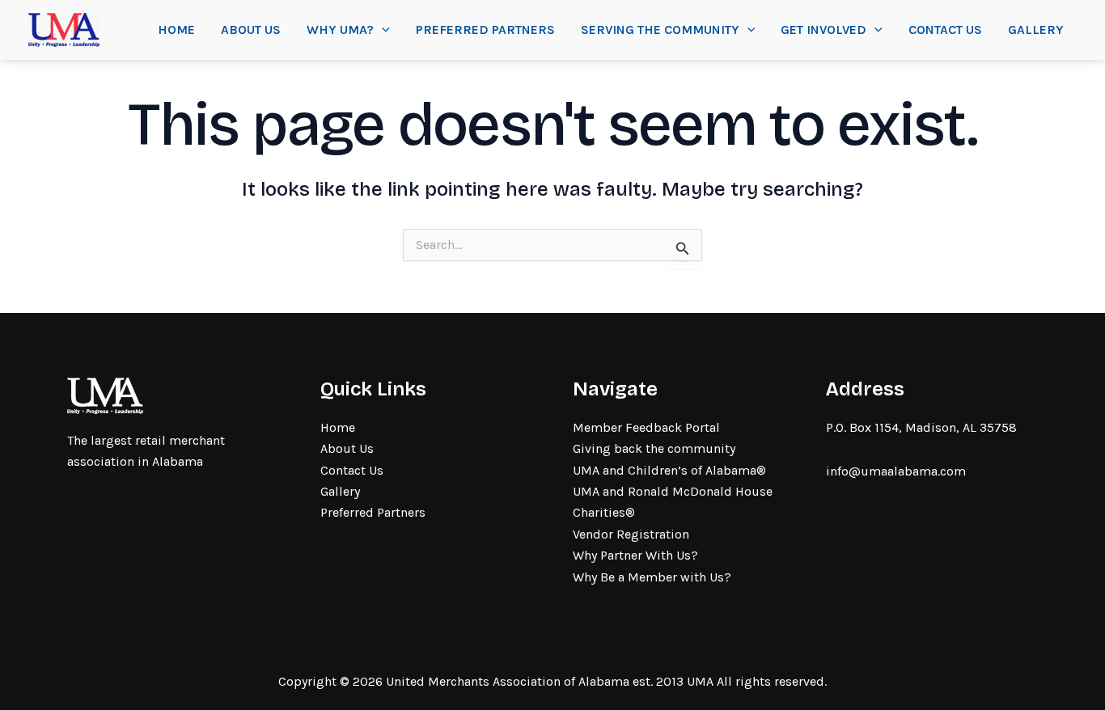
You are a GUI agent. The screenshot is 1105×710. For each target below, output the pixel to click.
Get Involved (823, 29)
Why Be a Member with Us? (652, 577)
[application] (382, 30)
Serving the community (660, 29)
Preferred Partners (485, 29)
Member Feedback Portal (646, 427)
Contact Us (945, 29)
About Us (251, 29)
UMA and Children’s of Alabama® (669, 470)
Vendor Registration (631, 534)
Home (176, 29)
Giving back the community (654, 448)
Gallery (1036, 29)
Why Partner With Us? (635, 555)
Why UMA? (340, 29)
